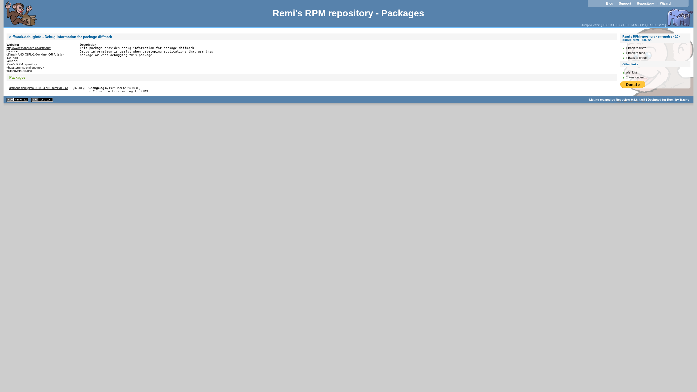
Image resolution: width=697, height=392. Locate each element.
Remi (670, 99)
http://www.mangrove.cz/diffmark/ (29, 48)
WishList (631, 72)
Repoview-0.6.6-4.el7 (630, 99)
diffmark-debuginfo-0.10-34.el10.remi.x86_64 (38, 88)
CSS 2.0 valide (42, 100)
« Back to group (636, 57)
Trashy (684, 99)
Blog (609, 3)
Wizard (665, 3)
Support (625, 3)
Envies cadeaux (636, 77)
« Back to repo (635, 52)
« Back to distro (636, 48)
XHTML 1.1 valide (17, 100)
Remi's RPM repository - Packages (348, 13)
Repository (645, 3)
